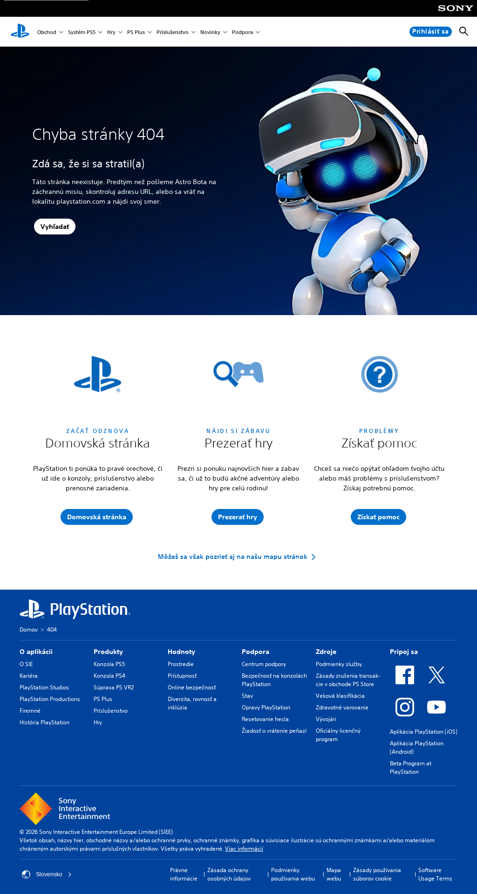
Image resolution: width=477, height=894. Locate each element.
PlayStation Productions (50, 699)
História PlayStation (44, 722)
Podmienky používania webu (293, 874)
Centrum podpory (264, 664)
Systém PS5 (81, 31)
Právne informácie (184, 874)
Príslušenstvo (173, 31)
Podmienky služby (339, 664)
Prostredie (181, 664)
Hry (111, 31)
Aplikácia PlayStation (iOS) (423, 732)
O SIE (26, 664)
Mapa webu (334, 874)
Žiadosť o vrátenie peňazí (274, 731)
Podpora (242, 31)
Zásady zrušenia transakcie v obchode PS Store (348, 680)
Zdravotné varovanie (342, 707)
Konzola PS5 (109, 664)
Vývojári (326, 719)
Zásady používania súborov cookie (377, 874)
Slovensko (49, 874)
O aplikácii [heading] (36, 651)
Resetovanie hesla (265, 719)
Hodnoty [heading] (181, 651)
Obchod (46, 31)
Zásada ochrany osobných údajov (229, 874)
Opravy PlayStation (266, 707)
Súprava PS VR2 (114, 687)
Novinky (210, 31)
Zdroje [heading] (326, 651)
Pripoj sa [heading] (404, 651)
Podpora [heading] (255, 651)
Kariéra (29, 676)
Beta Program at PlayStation (410, 767)
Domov (29, 629)
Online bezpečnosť (192, 687)
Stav (247, 696)
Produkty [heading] (108, 651)
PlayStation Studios (44, 687)
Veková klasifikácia (340, 696)
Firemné (30, 711)
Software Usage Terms (435, 874)
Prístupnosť (182, 676)
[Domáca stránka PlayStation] (20, 31)
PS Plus (136, 31)
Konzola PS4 (109, 676)
